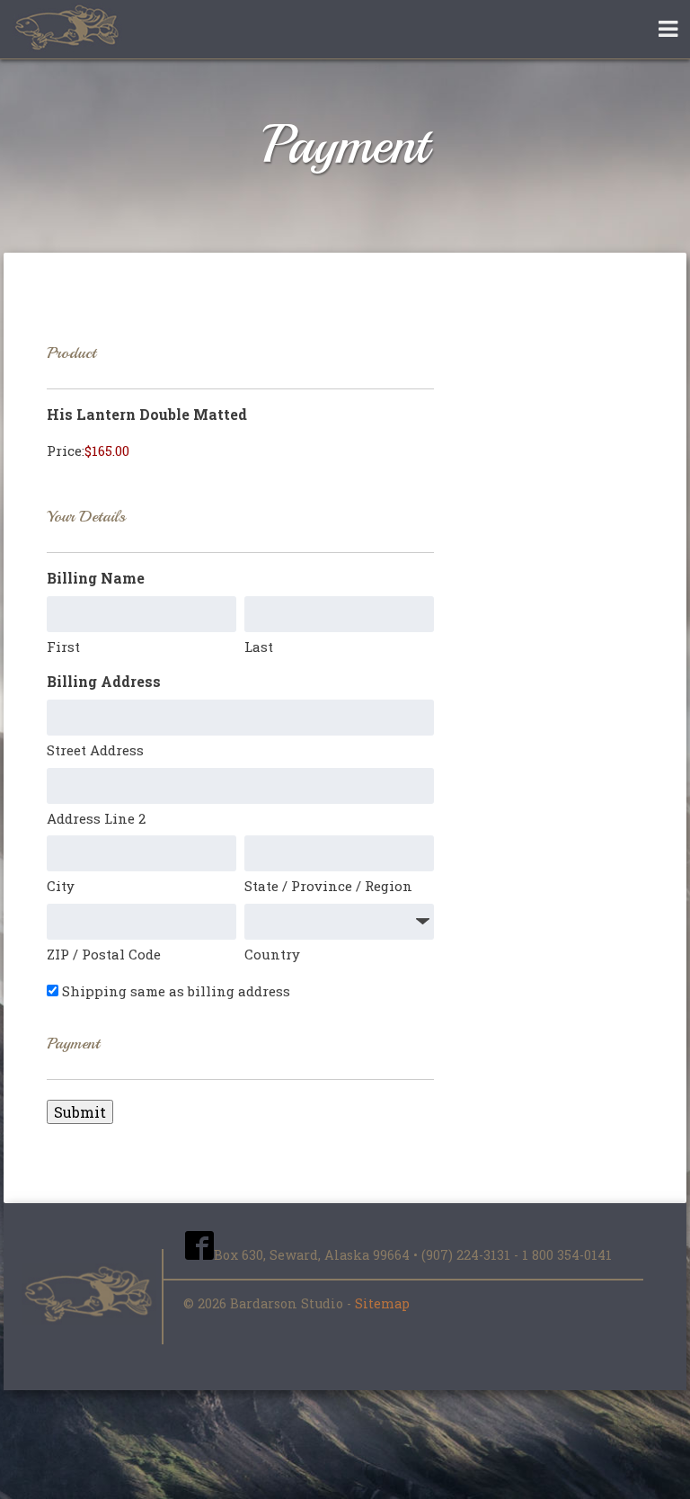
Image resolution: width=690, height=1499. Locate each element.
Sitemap (382, 1303)
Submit (80, 1111)
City (61, 886)
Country (272, 954)
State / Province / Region (328, 886)
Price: (65, 451)
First (63, 647)
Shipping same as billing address (176, 991)
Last (258, 647)
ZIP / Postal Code (104, 954)
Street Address (95, 750)
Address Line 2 (96, 818)
